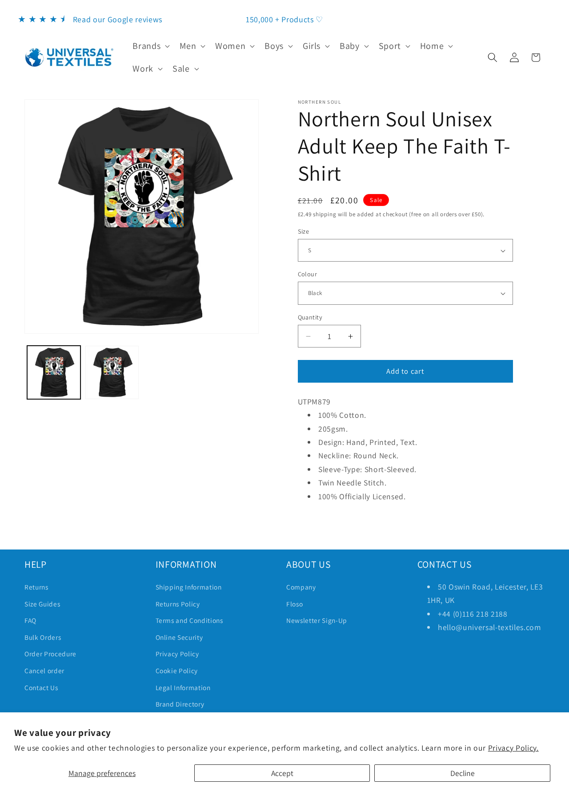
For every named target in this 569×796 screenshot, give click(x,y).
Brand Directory (180, 703)
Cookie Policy (177, 670)
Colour (307, 274)
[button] (150, 45)
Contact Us (41, 687)
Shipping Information (189, 586)
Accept (282, 773)
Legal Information (183, 687)
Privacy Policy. (513, 748)
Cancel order (44, 670)
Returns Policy (178, 603)
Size (303, 231)
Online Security (179, 637)
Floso (294, 603)
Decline (462, 773)
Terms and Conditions (189, 620)
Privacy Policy (177, 653)
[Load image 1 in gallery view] (53, 372)
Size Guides (42, 603)
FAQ (30, 620)
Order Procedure (50, 653)
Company (301, 586)
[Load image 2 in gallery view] (112, 372)
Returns (36, 586)
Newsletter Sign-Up (316, 620)
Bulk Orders (42, 637)
